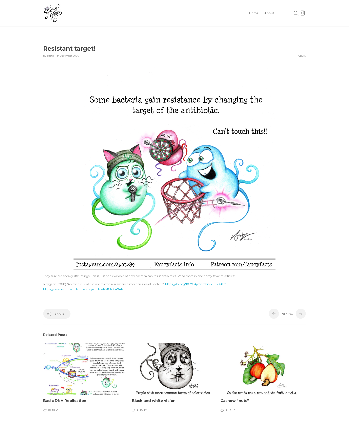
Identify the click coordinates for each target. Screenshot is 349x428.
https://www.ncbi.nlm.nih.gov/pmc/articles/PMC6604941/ (83, 289)
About (269, 13)
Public (301, 55)
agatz (50, 55)
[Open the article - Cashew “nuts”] (262, 369)
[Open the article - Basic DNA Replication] (84, 369)
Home (253, 13)
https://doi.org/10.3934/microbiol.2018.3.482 (195, 284)
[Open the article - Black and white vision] (173, 369)
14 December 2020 (68, 55)
